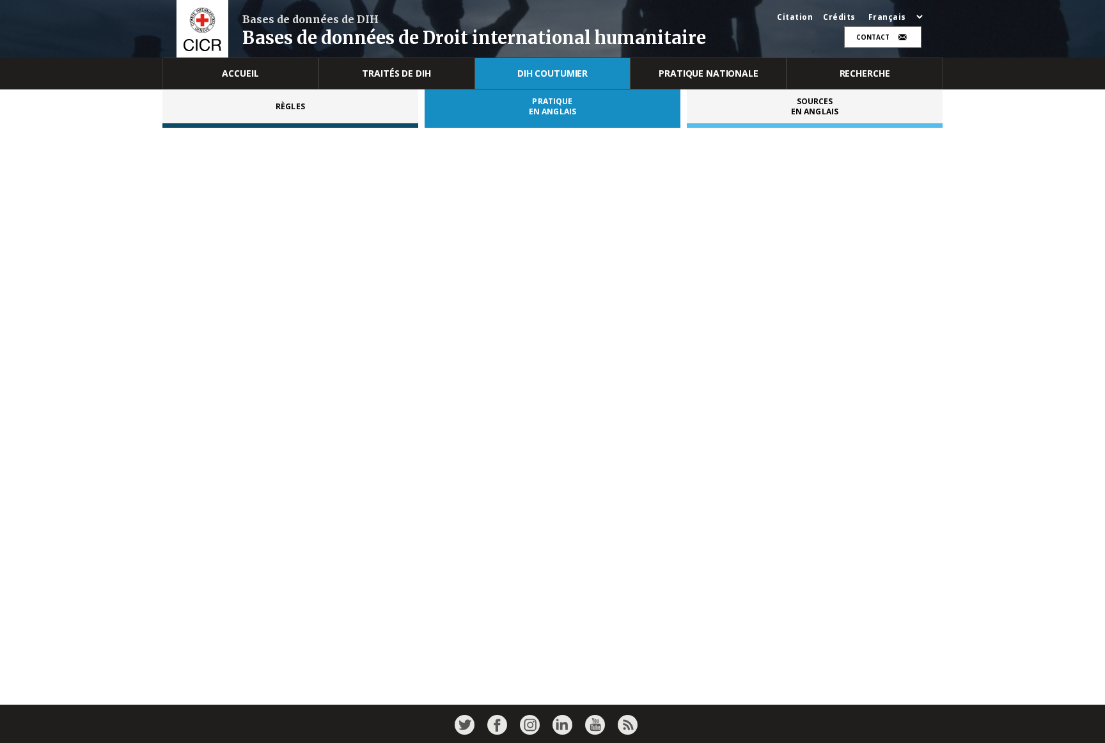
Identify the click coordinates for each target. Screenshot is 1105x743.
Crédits (839, 17)
